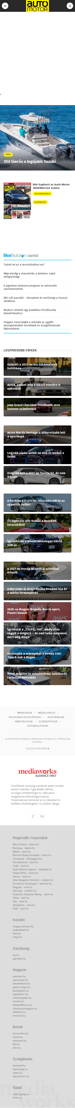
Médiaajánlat (46, 713)
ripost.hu (18, 1037)
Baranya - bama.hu (24, 848)
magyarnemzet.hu (23, 926)
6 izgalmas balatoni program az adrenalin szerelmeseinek (30, 287)
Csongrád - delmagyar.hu (27, 858)
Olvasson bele (42, 194)
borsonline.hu (20, 1033)
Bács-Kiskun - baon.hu (26, 844)
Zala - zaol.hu (21, 908)
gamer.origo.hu (21, 987)
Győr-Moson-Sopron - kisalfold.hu (32, 869)
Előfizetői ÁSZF (48, 721)
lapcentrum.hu (21, 1076)
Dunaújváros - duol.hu (25, 862)
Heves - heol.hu (22, 876)
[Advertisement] (37, 53)
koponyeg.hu (20, 1069)
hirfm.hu (17, 1097)
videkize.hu (19, 1011)
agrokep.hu (19, 958)
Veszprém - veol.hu (24, 905)
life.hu (16, 1044)
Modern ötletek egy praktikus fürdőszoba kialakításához (30, 311)
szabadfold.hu (21, 929)
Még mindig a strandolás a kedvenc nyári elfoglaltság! (29, 275)
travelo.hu (18, 1001)
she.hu (17, 1047)
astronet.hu (19, 976)
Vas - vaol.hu (20, 901)
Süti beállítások (37, 726)
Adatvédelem (55, 717)
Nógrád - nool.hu (22, 887)
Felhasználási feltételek (25, 717)
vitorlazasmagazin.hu (25, 1008)
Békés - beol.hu (22, 851)
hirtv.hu (17, 933)
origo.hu (17, 936)
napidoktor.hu (20, 994)
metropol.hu (20, 1040)
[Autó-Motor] (37, 6)
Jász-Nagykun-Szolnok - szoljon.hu (33, 879)
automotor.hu (20, 980)
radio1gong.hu (21, 1094)
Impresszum (24, 713)
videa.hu (18, 1072)
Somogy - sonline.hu (24, 890)
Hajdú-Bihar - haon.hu (25, 872)
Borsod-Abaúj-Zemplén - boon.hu (32, 855)
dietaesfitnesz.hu (22, 1004)
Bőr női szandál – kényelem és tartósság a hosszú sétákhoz (36, 299)
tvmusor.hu (19, 1015)
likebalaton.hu (21, 990)
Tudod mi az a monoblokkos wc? (24, 264)
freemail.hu (19, 1065)
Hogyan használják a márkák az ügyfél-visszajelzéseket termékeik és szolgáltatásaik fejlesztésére (32, 325)
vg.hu (16, 954)
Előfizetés (40, 202)
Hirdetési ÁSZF (24, 721)
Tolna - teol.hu (21, 897)
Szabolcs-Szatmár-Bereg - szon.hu (33, 894)
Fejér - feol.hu (21, 865)
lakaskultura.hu (21, 983)
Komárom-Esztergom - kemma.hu (32, 883)
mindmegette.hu (22, 997)
